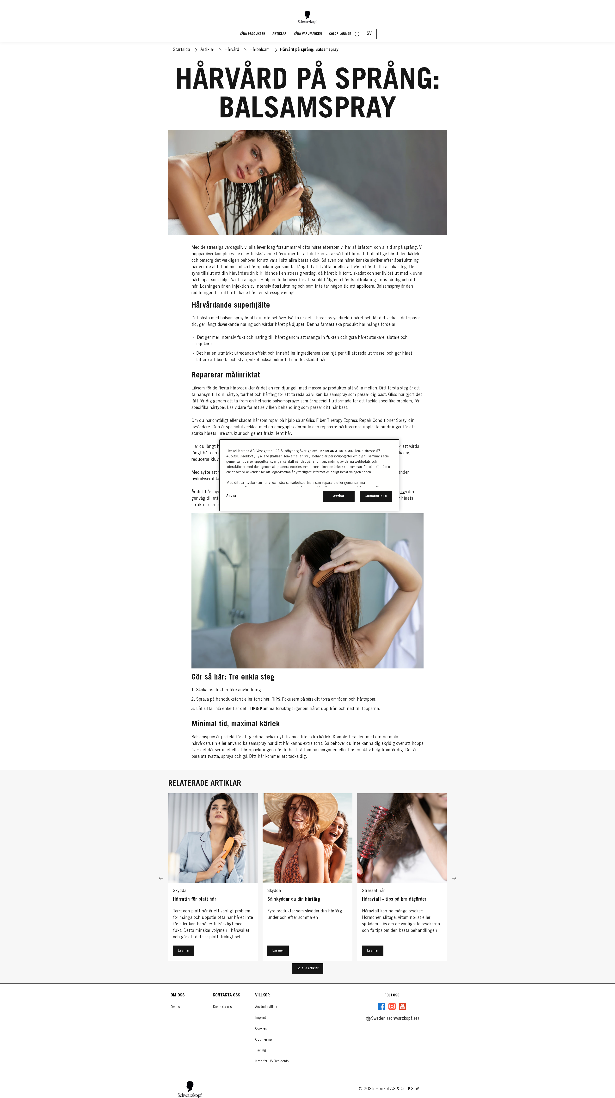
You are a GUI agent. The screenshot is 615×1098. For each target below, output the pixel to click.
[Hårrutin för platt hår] (213, 878)
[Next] (454, 878)
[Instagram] (392, 1006)
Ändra (231, 496)
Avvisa (338, 496)
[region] (309, 475)
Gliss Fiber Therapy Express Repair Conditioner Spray (356, 421)
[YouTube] (402, 1006)
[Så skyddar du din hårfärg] (307, 878)
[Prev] (161, 878)
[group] (307, 878)
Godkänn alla (376, 496)
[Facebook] (382, 1006)
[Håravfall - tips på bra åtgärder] (402, 878)
